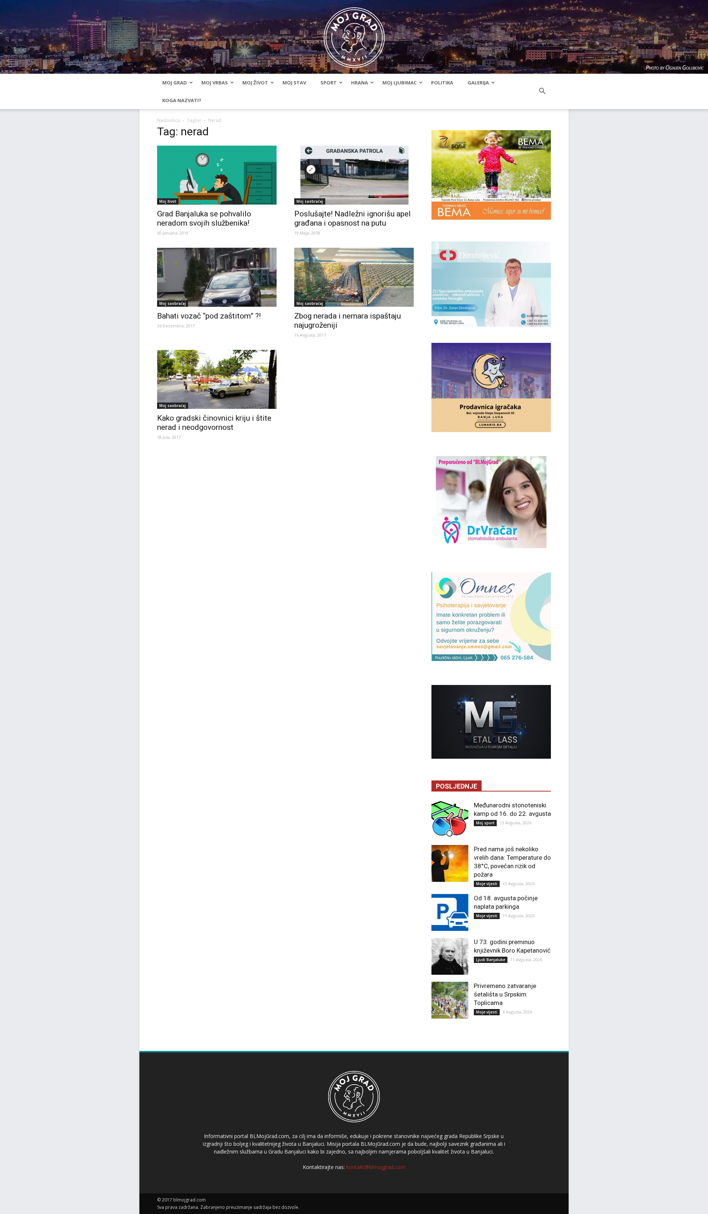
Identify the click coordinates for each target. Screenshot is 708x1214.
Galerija (478, 82)
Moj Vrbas (214, 82)
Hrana (359, 82)
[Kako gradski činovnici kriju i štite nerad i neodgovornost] (217, 379)
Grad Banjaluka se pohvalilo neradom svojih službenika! (204, 218)
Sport (328, 82)
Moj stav (294, 82)
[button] (542, 91)
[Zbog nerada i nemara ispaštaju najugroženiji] (354, 277)
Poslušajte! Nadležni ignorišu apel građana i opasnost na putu (352, 218)
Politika (442, 82)
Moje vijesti (486, 883)
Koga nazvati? (181, 100)
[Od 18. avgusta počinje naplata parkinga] (449, 912)
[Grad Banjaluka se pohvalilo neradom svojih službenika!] (217, 175)
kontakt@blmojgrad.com (375, 1166)
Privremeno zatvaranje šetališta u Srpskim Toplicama (505, 994)
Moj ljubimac (399, 82)
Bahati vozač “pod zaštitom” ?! (209, 316)
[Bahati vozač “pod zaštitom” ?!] (217, 277)
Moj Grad (174, 82)
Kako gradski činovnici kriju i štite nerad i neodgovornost (214, 423)
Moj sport (485, 822)
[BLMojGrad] (354, 34)
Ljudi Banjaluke (490, 959)
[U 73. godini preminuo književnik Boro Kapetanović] (449, 956)
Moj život (255, 82)
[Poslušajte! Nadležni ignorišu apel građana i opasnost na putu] (354, 175)
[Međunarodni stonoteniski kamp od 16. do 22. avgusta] (449, 819)
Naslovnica (168, 120)
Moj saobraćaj (309, 201)
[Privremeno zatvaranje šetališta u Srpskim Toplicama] (449, 1000)
